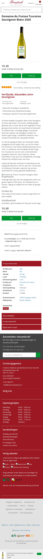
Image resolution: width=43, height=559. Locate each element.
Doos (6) (31, 76)
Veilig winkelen (12, 506)
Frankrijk (23, 277)
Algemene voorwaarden (14, 509)
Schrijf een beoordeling (32, 88)
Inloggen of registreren (14, 502)
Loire (21, 280)
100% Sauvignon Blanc (28, 297)
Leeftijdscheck (30, 509)
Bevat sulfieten (25, 300)
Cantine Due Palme (10, 445)
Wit (21, 271)
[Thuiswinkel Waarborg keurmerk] (17, 480)
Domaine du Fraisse (27, 282)
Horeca (22, 506)
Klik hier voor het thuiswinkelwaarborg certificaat (21, 485)
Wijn (21, 269)
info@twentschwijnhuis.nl (12, 385)
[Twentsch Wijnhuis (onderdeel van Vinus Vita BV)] (16, 3)
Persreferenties (8, 439)
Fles (11, 76)
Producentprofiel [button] (9, 321)
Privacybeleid (13, 513)
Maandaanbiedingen (10, 437)
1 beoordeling (18, 88)
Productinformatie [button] (10, 263)
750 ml (22, 290)
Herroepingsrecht (26, 513)
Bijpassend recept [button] (10, 327)
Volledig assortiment (10, 434)
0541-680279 (8, 382)
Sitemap (31, 506)
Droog (22, 274)
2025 (21, 285)
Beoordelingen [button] (8, 316)
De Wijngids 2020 (9, 443)
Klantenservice (29, 502)
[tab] (21, 263)
